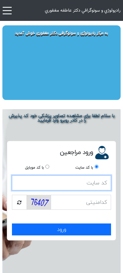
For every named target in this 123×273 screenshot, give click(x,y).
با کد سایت (84, 167)
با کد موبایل (34, 167)
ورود (61, 229)
